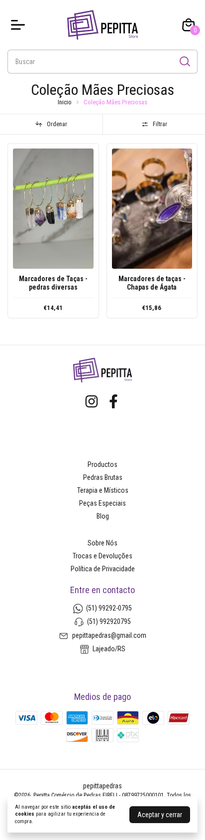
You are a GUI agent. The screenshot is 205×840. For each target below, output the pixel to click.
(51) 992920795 (109, 621)
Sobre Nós (102, 543)
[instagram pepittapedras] (91, 401)
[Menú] (19, 24)
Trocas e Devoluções (102, 556)
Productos (102, 464)
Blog (103, 516)
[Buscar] (184, 61)
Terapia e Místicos (102, 490)
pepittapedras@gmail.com (109, 635)
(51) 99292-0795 (109, 608)
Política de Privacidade (103, 569)
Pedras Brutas (102, 477)
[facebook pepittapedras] (113, 401)
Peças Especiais (102, 503)
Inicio (65, 102)
